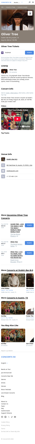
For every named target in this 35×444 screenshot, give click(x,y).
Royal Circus (14, 260)
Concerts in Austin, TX (17, 298)
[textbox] (4, 363)
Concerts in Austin (22, 7)
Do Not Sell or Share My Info (10, 431)
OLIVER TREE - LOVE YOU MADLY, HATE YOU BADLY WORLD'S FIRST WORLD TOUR (17, 228)
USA (2, 7)
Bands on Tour (6, 369)
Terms (3, 428)
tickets (29, 52)
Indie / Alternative (12, 93)
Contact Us (4, 404)
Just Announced (6, 373)
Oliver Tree (14, 242)
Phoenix (13, 236)
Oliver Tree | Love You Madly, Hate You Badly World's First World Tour (16, 254)
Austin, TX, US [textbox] (18, 2)
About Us (4, 401)
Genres (3, 379)
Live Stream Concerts (8, 393)
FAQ (2, 408)
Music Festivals (6, 389)
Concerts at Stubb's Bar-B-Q (20, 270)
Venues (3, 386)
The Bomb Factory (16, 244)
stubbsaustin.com (12, 171)
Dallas (12, 246)
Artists (3, 383)
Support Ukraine (6, 413)
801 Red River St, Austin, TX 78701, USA (19, 165)
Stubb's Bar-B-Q (12, 159)
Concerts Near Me (7, 376)
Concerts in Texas (10, 7)
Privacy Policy (5, 425)
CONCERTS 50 (6, 2)
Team (3, 406)
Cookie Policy (5, 422)
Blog (2, 396)
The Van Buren (15, 234)
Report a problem (7, 351)
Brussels (13, 262)
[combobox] (18, 2)
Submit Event (5, 411)
